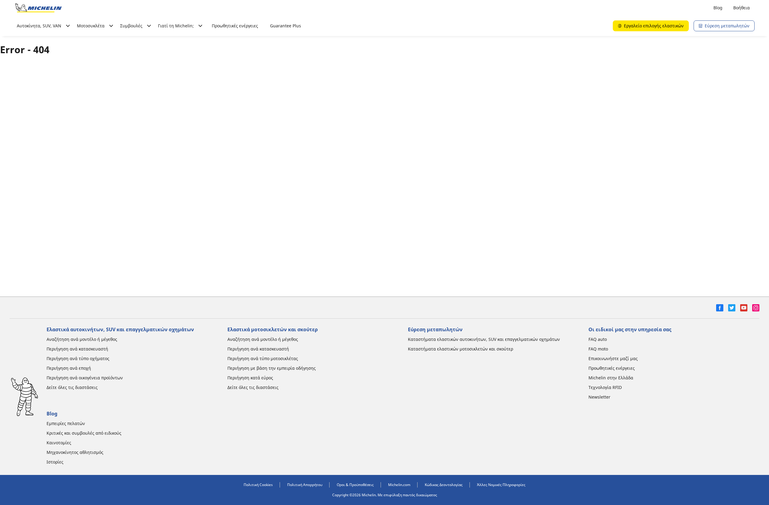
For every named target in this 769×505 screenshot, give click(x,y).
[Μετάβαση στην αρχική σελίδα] (38, 7)
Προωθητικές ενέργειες (235, 26)
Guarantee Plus (285, 26)
